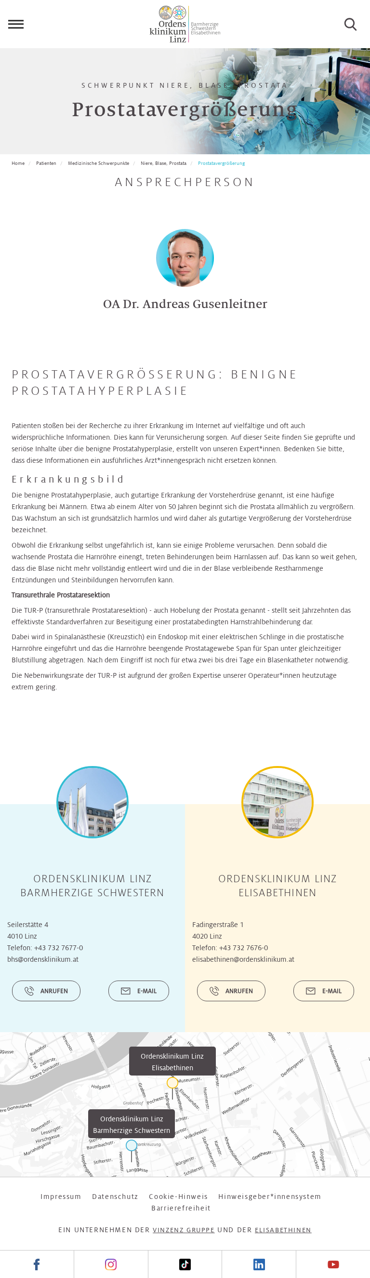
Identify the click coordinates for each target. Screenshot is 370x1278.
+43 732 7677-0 (58, 947)
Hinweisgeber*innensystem (269, 1196)
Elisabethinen (283, 1230)
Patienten (46, 163)
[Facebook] (37, 1264)
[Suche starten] (350, 24)
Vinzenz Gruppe (183, 1230)
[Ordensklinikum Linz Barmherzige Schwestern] (131, 1151)
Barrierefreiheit (181, 1208)
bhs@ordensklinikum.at (43, 959)
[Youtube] (333, 1264)
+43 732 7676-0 (243, 947)
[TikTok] (185, 1264)
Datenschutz (115, 1196)
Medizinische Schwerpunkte (98, 163)
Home (18, 163)
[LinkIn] (259, 1264)
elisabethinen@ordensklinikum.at (243, 959)
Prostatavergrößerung (221, 163)
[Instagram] (111, 1264)
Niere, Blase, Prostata (163, 163)
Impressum (60, 1196)
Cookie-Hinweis (178, 1196)
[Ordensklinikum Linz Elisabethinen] (172, 1088)
